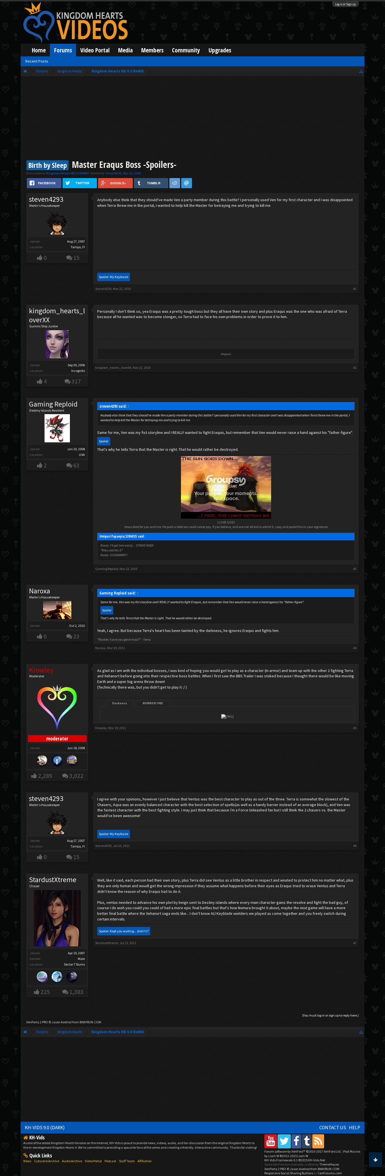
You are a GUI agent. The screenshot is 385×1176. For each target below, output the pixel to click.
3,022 (76, 776)
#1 (355, 289)
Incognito (78, 371)
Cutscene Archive (46, 1161)
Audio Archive (72, 1161)
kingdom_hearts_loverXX (57, 315)
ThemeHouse (329, 1164)
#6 (355, 846)
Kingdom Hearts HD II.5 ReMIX (68, 173)
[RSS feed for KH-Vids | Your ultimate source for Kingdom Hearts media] (318, 1141)
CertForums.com (330, 1173)
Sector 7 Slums (74, 964)
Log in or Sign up (345, 4)
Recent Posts (36, 61)
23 (76, 636)
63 (76, 465)
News (27, 1161)
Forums (63, 50)
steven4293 (113, 173)
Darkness (119, 703)
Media (125, 50)
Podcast (110, 1161)
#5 (355, 728)
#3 (355, 569)
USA (82, 454)
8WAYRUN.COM (90, 1022)
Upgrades (220, 50)
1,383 (76, 992)
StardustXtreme (52, 879)
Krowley (101, 728)
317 (76, 381)
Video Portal (95, 50)
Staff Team (127, 1161)
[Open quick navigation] (361, 71)
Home (39, 50)
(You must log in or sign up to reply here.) (330, 1015)
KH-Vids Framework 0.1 (294, 1160)
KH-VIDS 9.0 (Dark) (45, 1127)
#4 (355, 648)
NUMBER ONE (153, 703)
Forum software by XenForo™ (302, 1151)
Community (186, 50)
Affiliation (145, 1161)
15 (76, 257)
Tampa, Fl (77, 247)
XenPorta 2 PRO (37, 1022)
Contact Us (332, 1127)
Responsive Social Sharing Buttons (288, 1173)
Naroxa (39, 590)
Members (152, 50)
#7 (355, 943)
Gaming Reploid (53, 404)
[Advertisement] (192, 118)
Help (354, 1127)
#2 (355, 367)
